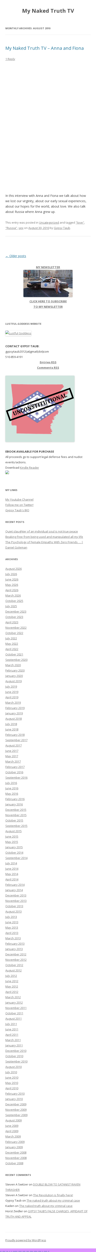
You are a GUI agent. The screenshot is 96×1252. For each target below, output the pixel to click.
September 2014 (16, 858)
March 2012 (13, 997)
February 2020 (15, 670)
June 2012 (11, 981)
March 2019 (13, 703)
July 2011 (11, 1024)
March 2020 (13, 665)
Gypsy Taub (62, 228)
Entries (48, 362)
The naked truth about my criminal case (53, 1200)
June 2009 (11, 1126)
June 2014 (11, 869)
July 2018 (11, 724)
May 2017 (11, 756)
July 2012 (11, 976)
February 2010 (15, 1094)
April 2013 (11, 933)
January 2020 (14, 676)
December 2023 (15, 611)
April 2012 (11, 992)
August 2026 (13, 569)
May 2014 (11, 874)
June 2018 (11, 729)
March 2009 (13, 1136)
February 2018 (15, 735)
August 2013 (13, 911)
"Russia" (11, 228)
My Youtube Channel (19, 499)
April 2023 (11, 622)
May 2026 (11, 585)
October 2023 (14, 617)
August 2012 (13, 970)
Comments (48, 368)
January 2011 (14, 1045)
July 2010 (11, 1072)
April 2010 (11, 1088)
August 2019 (13, 681)
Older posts (15, 256)
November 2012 (16, 960)
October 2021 (14, 654)
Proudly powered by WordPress (25, 1240)
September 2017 (16, 740)
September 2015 (16, 826)
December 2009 (15, 1104)
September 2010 (16, 1061)
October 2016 (14, 772)
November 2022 (16, 628)
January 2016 (14, 804)
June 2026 (11, 579)
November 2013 (16, 901)
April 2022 (11, 649)
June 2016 (11, 788)
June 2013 (11, 922)
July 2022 (11, 638)
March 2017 (13, 761)
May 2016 (11, 794)
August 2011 (13, 1019)
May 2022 (11, 644)
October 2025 (14, 601)
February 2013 (15, 944)
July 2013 (11, 917)
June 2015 (11, 836)
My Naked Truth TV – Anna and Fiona (44, 48)
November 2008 (16, 1158)
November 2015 (16, 815)
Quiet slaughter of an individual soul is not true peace (41, 531)
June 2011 (11, 1029)
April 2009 (11, 1131)
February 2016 (15, 799)
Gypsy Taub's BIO (17, 510)
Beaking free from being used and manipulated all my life (44, 537)
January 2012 (14, 1002)
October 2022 (14, 633)
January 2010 (14, 1099)
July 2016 (11, 783)
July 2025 (11, 606)
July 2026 (11, 574)
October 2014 (14, 853)
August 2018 (13, 719)
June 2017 (11, 751)
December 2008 (15, 1152)
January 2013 (14, 949)
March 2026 (13, 595)
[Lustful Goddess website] (18, 333)
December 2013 (15, 895)
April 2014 (11, 879)
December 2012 (15, 954)
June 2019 (11, 692)
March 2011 (13, 1040)
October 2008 (14, 1163)
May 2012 (11, 986)
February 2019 (15, 708)
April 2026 (11, 590)
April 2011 (11, 1035)
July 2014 (11, 863)
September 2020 (16, 660)
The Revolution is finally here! (53, 1195)
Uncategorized (49, 222)
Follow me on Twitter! (19, 505)
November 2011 (16, 1008)
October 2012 (14, 965)
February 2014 (15, 885)
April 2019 (11, 697)
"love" (80, 222)
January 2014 (14, 890)
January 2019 (14, 713)
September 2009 (16, 1115)
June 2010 (11, 1077)
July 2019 (11, 686)
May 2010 (11, 1083)
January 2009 (14, 1147)
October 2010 (14, 1056)
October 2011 (14, 1013)
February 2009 (15, 1142)
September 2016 (16, 778)
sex (21, 228)
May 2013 (11, 927)
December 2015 (15, 810)
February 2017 (15, 767)
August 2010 (13, 1067)
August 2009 (13, 1120)
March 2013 (13, 938)
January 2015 (14, 847)
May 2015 (11, 842)
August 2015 (13, 831)
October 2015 (14, 820)
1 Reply (10, 59)
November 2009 (16, 1110)
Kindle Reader (29, 468)
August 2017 (13, 745)
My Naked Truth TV (48, 10)
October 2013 (14, 906)
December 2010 (15, 1051)
